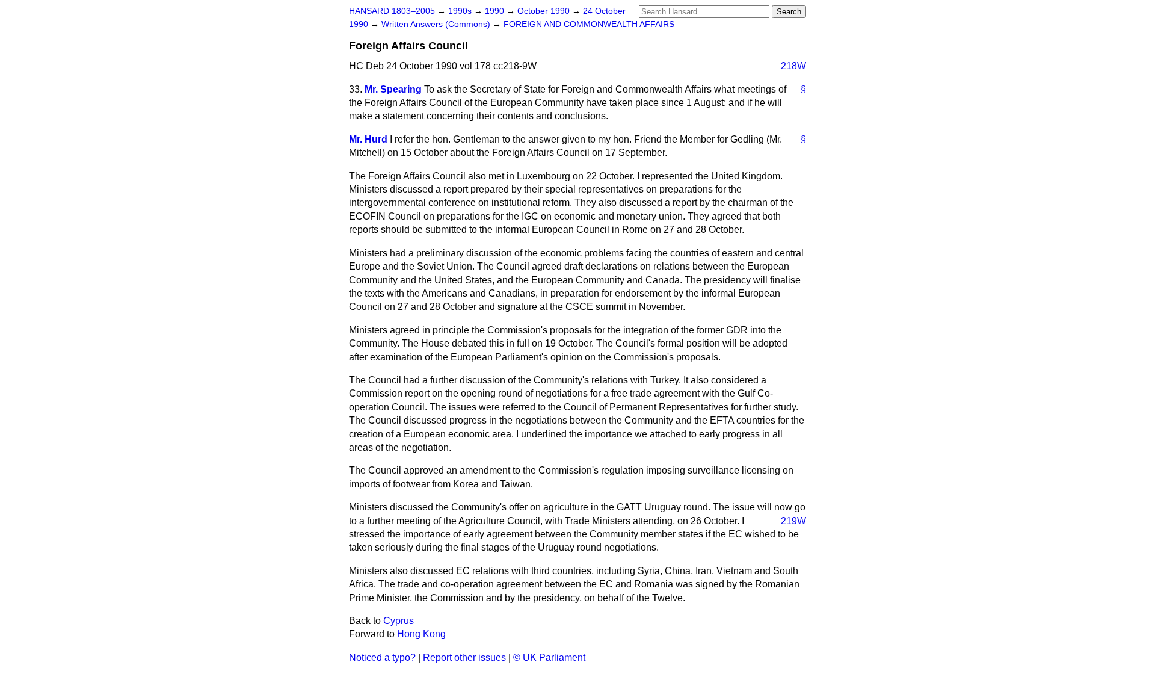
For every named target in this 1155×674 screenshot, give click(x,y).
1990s (461, 11)
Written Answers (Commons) (437, 24)
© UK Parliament (549, 657)
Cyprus (398, 621)
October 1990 (544, 11)
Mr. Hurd (368, 139)
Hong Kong (421, 634)
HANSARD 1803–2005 (392, 11)
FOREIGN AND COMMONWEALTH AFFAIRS (589, 24)
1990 (496, 11)
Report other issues (464, 657)
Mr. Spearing (393, 89)
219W (793, 521)
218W (793, 66)
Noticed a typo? (382, 657)
